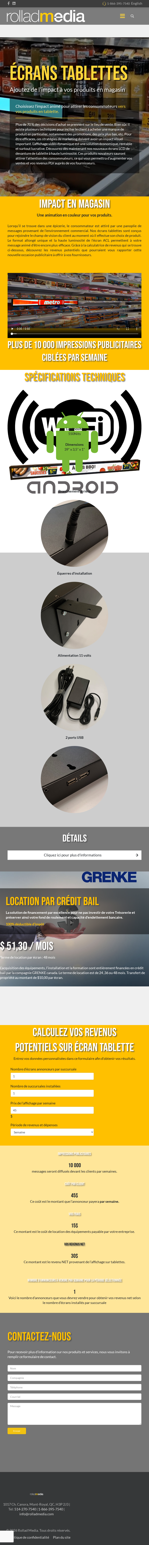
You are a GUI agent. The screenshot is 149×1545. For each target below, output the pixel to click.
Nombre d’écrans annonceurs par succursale (43, 1069)
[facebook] (9, 3)
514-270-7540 (25, 1509)
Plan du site (61, 1537)
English (136, 3)
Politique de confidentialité (28, 1537)
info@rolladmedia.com (36, 1514)
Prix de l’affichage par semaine (32, 1103)
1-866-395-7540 (118, 3)
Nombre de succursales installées (35, 1086)
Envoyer (16, 1431)
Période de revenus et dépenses (34, 1125)
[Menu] (122, 16)
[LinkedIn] (14, 3)
